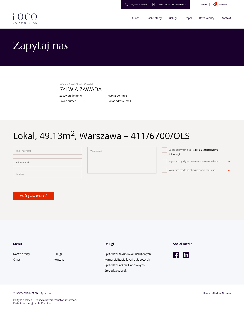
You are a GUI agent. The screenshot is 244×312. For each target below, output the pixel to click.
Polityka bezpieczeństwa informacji (56, 300)
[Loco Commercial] (25, 18)
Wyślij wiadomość (33, 196)
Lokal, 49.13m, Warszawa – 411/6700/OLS (101, 136)
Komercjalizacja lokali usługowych (127, 259)
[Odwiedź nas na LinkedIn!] (186, 255)
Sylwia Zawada (80, 89)
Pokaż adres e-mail (119, 101)
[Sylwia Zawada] (32, 96)
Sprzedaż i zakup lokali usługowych (127, 254)
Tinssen (226, 293)
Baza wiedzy (206, 18)
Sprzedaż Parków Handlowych (124, 265)
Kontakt (226, 18)
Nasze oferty (154, 18)
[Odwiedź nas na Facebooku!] (176, 255)
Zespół (188, 18)
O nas (135, 18)
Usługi (173, 18)
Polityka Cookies (22, 300)
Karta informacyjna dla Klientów (32, 303)
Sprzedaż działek (115, 271)
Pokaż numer (67, 101)
